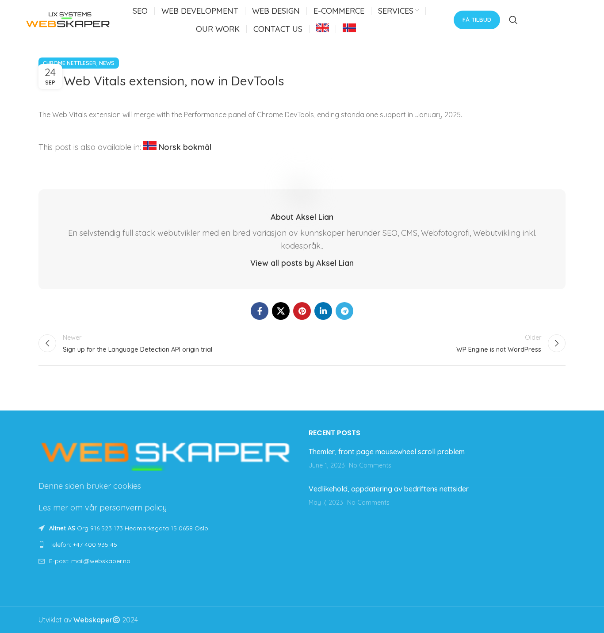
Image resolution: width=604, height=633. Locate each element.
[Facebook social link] (259, 311)
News (107, 63)
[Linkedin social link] (323, 311)
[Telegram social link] (344, 311)
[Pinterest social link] (302, 311)
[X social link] (281, 311)
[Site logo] (68, 19)
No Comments (370, 465)
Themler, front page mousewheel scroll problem (387, 451)
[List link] (166, 544)
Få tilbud (477, 19)
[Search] (513, 20)
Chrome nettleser (69, 63)
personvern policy (133, 508)
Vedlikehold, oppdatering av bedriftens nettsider (389, 488)
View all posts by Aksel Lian (302, 263)
